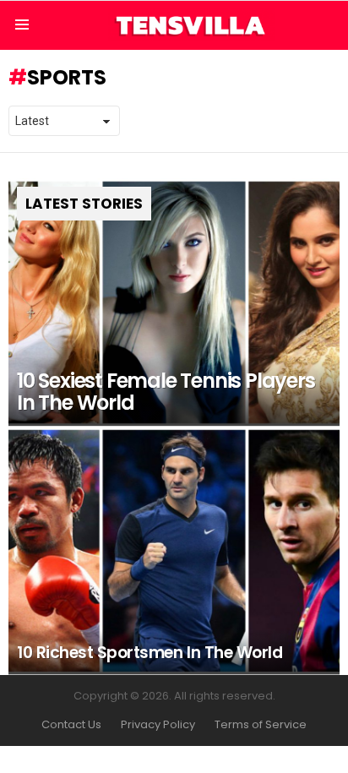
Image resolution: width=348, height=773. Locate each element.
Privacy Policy (158, 725)
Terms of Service (261, 725)
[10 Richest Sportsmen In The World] (174, 551)
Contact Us (71, 725)
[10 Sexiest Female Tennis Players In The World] (174, 302)
